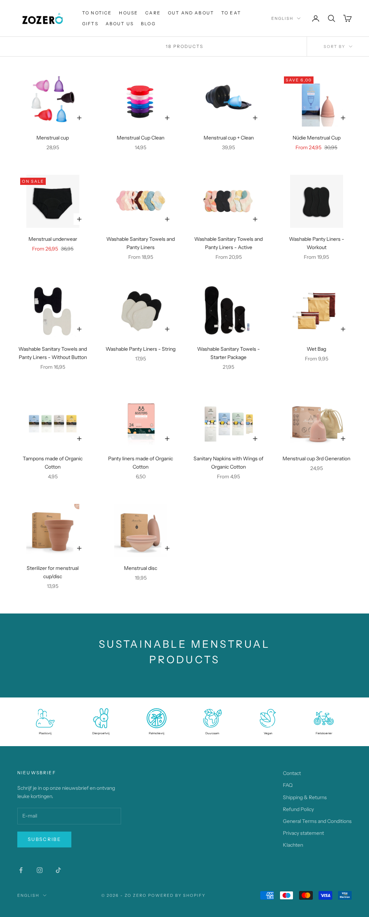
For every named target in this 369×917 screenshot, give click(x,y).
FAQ (288, 785)
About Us (120, 23)
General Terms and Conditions (317, 821)
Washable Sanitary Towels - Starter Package (228, 353)
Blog (148, 23)
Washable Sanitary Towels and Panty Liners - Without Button (52, 353)
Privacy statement (303, 833)
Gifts (90, 23)
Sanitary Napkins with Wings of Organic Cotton (228, 462)
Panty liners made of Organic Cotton (140, 462)
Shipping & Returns (305, 797)
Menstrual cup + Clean (229, 137)
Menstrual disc (140, 568)
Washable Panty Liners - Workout (316, 243)
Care (153, 12)
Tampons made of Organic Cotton (53, 462)
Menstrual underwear (52, 239)
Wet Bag (316, 349)
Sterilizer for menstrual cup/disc (53, 572)
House (128, 12)
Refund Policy (298, 809)
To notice (97, 12)
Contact (292, 773)
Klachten (293, 845)
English (282, 18)
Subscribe (44, 839)
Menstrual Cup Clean (140, 137)
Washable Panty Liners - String (140, 349)
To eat (231, 12)
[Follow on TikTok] (58, 870)
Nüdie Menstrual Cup (317, 137)
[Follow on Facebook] (21, 870)
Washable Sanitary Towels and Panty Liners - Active (228, 243)
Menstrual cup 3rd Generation (316, 458)
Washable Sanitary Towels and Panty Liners (140, 243)
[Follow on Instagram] (39, 870)
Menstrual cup (52, 137)
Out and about (191, 12)
